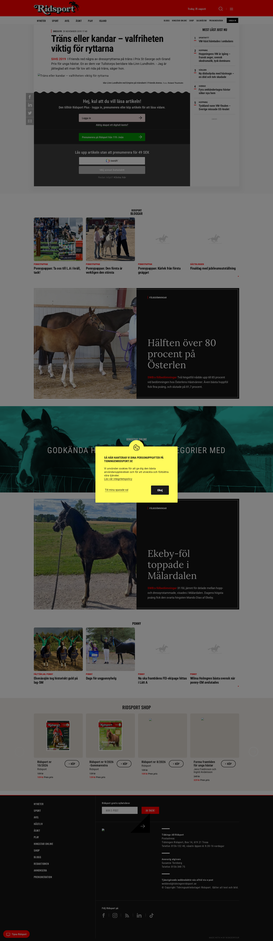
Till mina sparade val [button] (116, 489)
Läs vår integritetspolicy (118, 478)
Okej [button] (160, 490)
